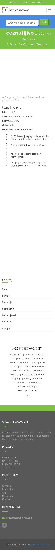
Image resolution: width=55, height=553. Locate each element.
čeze (4, 289)
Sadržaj (23, 44)
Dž (3, 460)
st (9, 315)
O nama (25, 2)
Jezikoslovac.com (39, 544)
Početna (11, 44)
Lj (5, 464)
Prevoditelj (8, 489)
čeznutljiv (7, 302)
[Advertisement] (27, 71)
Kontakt (41, 2)
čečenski (7, 321)
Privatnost (8, 496)
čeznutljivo (42, 44)
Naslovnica (13, 2)
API (33, 2)
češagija (6, 328)
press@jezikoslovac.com (19, 517)
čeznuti (9, 125)
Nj (12, 464)
